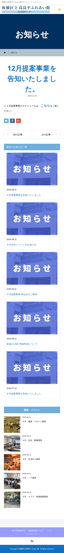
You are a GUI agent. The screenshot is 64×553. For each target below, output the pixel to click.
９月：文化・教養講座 (32, 440)
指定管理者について (36, 530)
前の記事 (17, 134)
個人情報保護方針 (18, 530)
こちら (45, 105)
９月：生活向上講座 (31, 459)
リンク (49, 530)
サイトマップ (32, 534)
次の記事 (46, 134)
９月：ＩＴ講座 (29, 477)
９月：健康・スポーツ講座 (34, 421)
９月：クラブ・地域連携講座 (35, 496)
